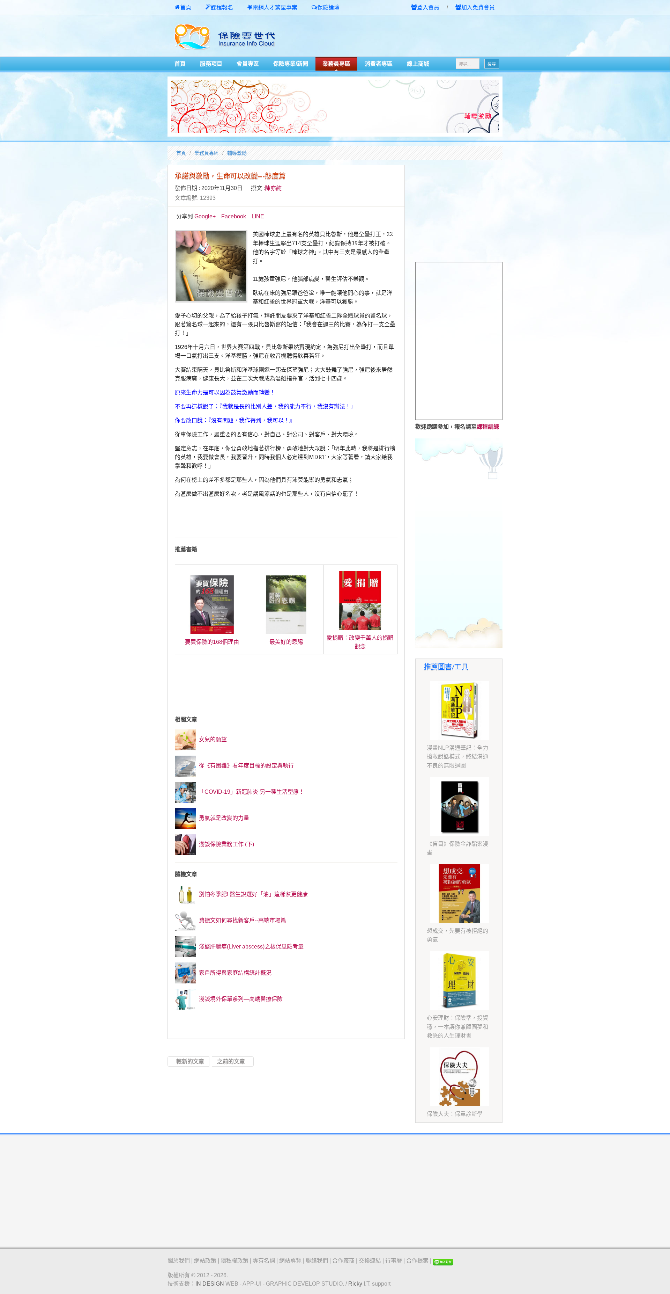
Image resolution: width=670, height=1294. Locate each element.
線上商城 (418, 64)
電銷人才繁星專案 (275, 7)
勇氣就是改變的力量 (223, 818)
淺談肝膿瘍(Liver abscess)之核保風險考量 (251, 947)
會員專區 (248, 64)
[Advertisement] (420, 36)
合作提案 (417, 1261)
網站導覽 (290, 1261)
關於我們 (179, 1261)
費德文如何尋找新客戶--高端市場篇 (242, 920)
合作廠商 (343, 1261)
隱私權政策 (234, 1261)
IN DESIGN (209, 1284)
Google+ (205, 216)
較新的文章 (190, 1061)
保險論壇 (328, 7)
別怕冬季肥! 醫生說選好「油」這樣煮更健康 (253, 894)
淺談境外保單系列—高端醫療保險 (240, 999)
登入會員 (428, 7)
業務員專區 (336, 64)
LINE (258, 216)
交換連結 (370, 1261)
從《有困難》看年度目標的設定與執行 (246, 766)
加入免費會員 (478, 7)
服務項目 (211, 64)
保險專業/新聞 (290, 64)
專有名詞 (264, 1261)
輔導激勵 (237, 153)
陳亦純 (273, 188)
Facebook (233, 216)
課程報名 (222, 7)
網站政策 (205, 1261)
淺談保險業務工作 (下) (226, 844)
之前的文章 (231, 1061)
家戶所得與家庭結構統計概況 (234, 973)
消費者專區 (379, 64)
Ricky (355, 1284)
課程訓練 (488, 427)
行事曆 (393, 1261)
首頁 (185, 7)
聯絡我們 (317, 1261)
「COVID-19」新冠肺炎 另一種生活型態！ (251, 792)
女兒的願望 (212, 739)
